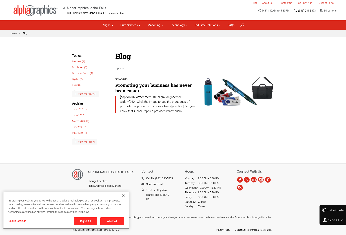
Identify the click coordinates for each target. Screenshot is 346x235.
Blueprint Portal (325, 3)
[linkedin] (254, 180)
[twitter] (247, 180)
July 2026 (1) (79, 109)
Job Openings (304, 3)
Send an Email (154, 184)
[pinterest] (268, 180)
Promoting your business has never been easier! (153, 88)
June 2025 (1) (80, 127)
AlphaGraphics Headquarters (104, 185)
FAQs (231, 25)
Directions (330, 10)
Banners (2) (78, 61)
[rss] (240, 188)
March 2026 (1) (80, 121)
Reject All (85, 221)
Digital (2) (77, 79)
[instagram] (261, 180)
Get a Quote (335, 210)
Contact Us (286, 3)
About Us (267, 3)
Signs (106, 25)
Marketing (154, 25)
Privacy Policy (223, 229)
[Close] (123, 195)
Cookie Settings (17, 221)
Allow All (112, 221)
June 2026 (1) (80, 115)
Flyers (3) (77, 85)
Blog (255, 3)
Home (14, 33)
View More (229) (87, 94)
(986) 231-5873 (307, 10)
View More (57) (86, 141)
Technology (177, 25)
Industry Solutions (206, 25)
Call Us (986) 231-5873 (159, 178)
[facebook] (240, 180)
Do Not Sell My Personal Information (253, 229)
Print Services (129, 25)
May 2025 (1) (79, 132)
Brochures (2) (79, 67)
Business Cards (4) (82, 73)
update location (116, 13)
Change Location (97, 181)
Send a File (335, 220)
